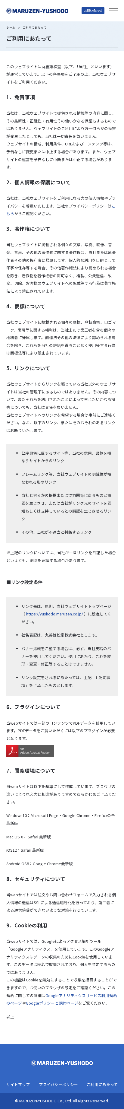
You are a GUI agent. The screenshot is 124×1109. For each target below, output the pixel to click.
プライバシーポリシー (58, 1085)
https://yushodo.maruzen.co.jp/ (54, 614)
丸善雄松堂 (44, 10)
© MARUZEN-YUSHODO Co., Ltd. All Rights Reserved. (62, 1101)
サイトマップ (18, 1085)
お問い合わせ (93, 10)
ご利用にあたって (102, 1085)
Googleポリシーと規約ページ (52, 1003)
